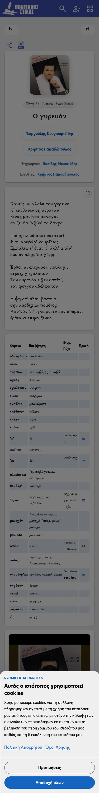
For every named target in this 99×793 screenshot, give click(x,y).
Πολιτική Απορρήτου (23, 747)
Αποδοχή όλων (50, 783)
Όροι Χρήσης (57, 747)
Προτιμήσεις (49, 768)
